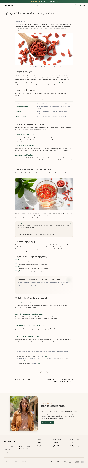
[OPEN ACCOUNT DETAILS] (84, 5)
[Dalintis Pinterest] (47, 372)
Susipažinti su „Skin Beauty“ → (26, 289)
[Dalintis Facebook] (40, 372)
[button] (44, 386)
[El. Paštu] (36, 372)
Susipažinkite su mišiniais (47, 422)
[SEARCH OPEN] (75, 5)
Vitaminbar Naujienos (20, 18)
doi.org (31, 353)
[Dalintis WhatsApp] (51, 372)
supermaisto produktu (56, 82)
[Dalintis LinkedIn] (44, 372)
